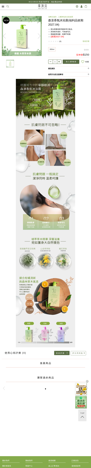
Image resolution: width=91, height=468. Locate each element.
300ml (52, 49)
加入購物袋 (71, 62)
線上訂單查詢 (53, 466)
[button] (45, 388)
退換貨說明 (76, 466)
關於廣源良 (6, 466)
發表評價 (86, 41)
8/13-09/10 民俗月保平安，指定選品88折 (45, 2)
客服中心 (29, 466)
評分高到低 (77, 353)
